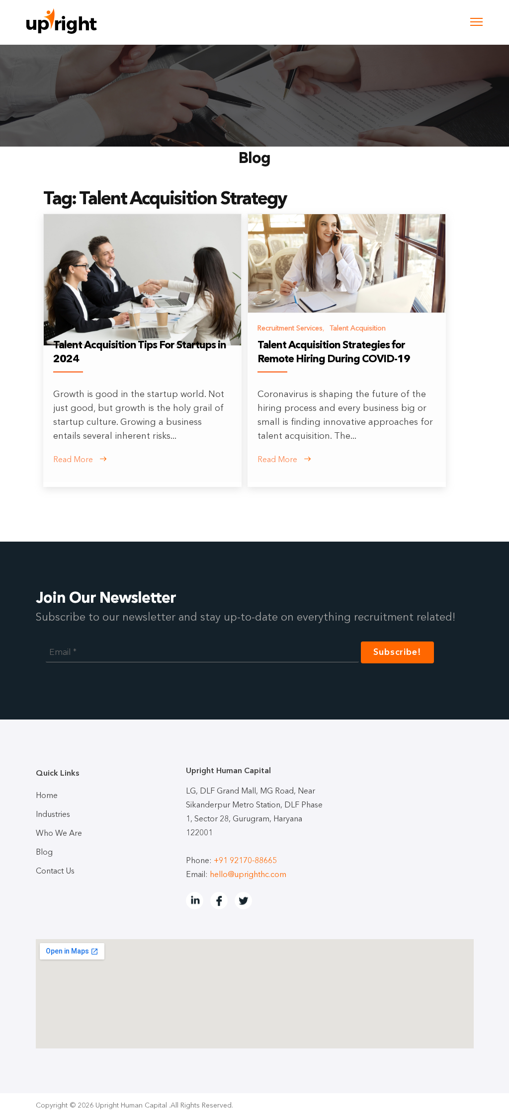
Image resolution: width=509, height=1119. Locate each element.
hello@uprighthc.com (248, 875)
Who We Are (59, 834)
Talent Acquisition (358, 328)
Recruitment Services (291, 328)
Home (47, 796)
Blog (44, 853)
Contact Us (55, 872)
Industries (53, 815)
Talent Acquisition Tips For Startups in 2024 (139, 352)
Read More (74, 460)
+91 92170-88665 (245, 861)
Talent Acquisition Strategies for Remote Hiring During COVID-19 (333, 352)
